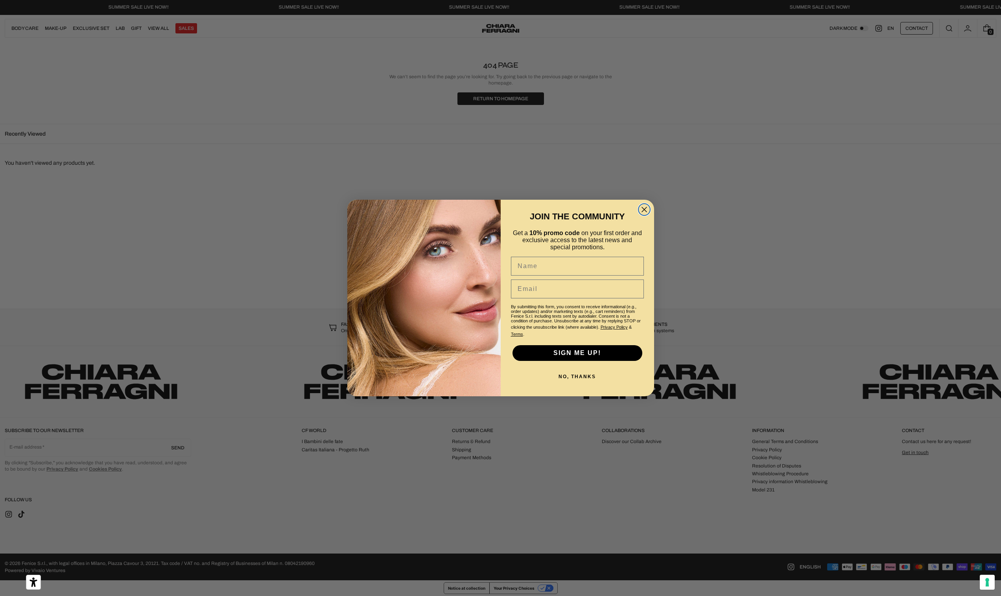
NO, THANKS (577, 376)
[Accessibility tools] (33, 582)
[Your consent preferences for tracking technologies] (987, 582)
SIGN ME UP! (577, 353)
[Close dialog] (644, 209)
